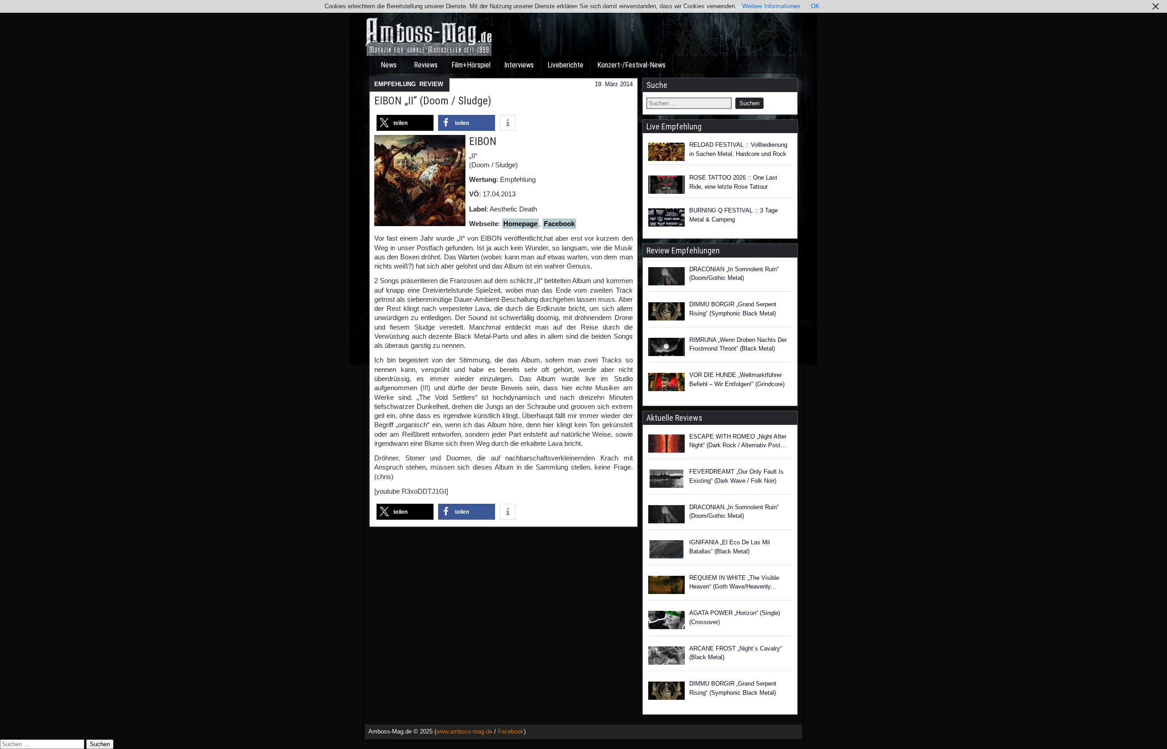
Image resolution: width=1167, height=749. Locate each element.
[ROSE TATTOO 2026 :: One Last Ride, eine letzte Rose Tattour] (666, 185)
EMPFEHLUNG (395, 84)
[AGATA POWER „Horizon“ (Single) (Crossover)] (666, 621)
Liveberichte (565, 65)
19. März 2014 (614, 84)
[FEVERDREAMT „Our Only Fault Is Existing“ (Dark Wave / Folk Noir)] (666, 480)
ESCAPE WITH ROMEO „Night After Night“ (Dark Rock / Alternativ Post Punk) (737, 441)
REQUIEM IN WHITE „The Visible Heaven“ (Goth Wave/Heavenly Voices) (734, 582)
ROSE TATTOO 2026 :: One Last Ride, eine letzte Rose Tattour (733, 182)
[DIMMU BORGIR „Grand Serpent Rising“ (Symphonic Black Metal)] (666, 312)
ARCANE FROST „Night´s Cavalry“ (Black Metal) (735, 653)
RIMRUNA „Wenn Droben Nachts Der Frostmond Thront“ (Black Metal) (738, 344)
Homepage (520, 223)
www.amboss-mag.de (464, 731)
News (389, 65)
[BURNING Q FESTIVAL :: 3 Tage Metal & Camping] (666, 217)
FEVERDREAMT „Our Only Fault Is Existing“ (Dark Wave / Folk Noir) (736, 476)
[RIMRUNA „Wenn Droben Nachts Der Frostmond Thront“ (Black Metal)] (666, 348)
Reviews (426, 65)
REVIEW (431, 84)
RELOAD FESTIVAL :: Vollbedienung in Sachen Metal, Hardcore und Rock (738, 149)
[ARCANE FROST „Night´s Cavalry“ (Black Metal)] (666, 656)
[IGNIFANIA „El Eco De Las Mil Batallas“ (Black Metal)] (666, 550)
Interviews (519, 65)
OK (815, 6)
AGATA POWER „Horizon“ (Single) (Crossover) (734, 617)
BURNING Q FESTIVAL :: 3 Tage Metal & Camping (733, 215)
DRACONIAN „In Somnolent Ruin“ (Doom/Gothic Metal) (734, 274)
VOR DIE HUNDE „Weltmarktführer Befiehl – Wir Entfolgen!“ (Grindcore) (737, 379)
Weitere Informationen (771, 6)
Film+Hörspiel (471, 65)
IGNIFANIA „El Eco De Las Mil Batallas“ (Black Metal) (729, 547)
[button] (405, 123)
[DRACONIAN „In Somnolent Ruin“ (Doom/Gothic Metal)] (666, 277)
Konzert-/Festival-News (631, 65)
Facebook (559, 223)
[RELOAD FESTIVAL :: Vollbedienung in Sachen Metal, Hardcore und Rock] (666, 152)
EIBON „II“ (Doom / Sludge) (432, 100)
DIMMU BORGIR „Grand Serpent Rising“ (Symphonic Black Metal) (732, 309)
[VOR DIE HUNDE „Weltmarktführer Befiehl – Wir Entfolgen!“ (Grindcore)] (666, 383)
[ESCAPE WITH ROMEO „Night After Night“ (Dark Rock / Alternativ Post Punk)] (666, 444)
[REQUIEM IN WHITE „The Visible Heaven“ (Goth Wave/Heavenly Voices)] (666, 586)
